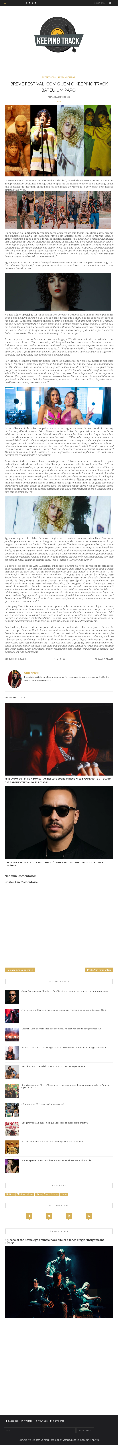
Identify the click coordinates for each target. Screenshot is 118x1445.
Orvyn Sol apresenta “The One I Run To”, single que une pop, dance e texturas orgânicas (65, 991)
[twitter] (27, 3)
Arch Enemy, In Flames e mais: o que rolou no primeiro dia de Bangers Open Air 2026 (64, 1010)
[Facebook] (29, 1216)
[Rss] (89, 1216)
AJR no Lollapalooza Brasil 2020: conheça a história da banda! (52, 1141)
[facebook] (24, 3)
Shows (64, 1194)
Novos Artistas (66, 77)
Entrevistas (49, 77)
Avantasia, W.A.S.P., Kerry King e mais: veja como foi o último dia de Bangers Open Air (64, 1047)
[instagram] (30, 3)
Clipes (39, 1194)
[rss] (36, 3)
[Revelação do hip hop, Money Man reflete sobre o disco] (59, 739)
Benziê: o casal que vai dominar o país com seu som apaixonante (53, 1066)
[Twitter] (49, 1216)
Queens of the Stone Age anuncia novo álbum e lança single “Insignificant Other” (54, 1241)
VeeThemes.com (70, 1440)
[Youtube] (69, 1216)
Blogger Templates (89, 1440)
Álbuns (30, 1194)
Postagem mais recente (20, 969)
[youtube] (33, 3)
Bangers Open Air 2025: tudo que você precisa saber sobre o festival (55, 1123)
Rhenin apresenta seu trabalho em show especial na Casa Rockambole (56, 1160)
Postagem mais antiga (99, 969)
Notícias (10, 1194)
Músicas (21, 1194)
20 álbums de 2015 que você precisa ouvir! (43, 1104)
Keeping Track (42, 1440)
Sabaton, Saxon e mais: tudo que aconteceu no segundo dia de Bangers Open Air (61, 1029)
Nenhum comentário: (15, 659)
